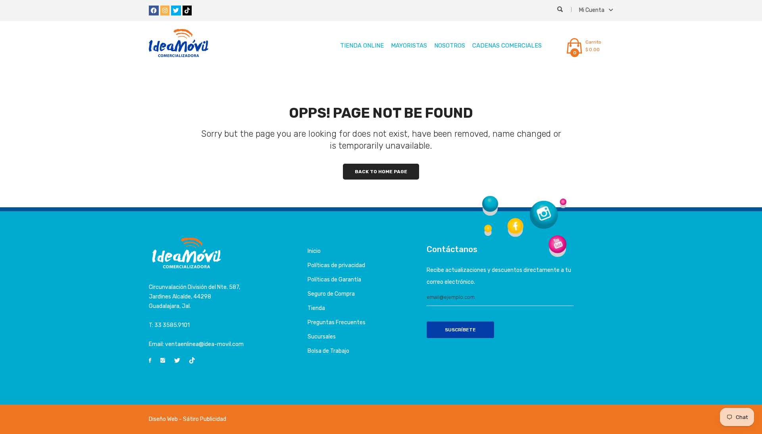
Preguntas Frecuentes (337, 322)
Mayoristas (409, 45)
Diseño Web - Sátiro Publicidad (187, 419)
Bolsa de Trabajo (328, 351)
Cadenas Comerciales (507, 45)
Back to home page (381, 171)
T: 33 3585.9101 (169, 325)
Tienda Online (362, 45)
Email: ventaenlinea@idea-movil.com (196, 344)
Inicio (314, 251)
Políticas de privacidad (336, 265)
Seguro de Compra (331, 294)
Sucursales (322, 336)
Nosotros (449, 45)
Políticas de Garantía (334, 279)
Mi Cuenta (592, 10)
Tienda (316, 308)
